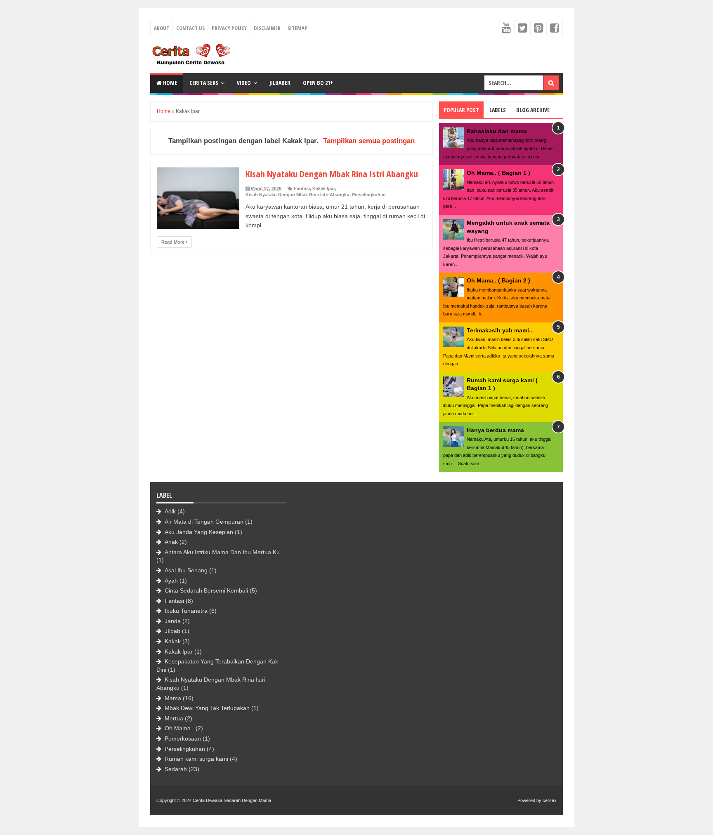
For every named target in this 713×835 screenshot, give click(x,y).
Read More (173, 242)
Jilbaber (279, 83)
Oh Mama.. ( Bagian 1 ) (498, 172)
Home (169, 83)
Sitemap (297, 28)
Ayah (171, 580)
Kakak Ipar (323, 188)
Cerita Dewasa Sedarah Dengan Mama (232, 800)
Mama (173, 698)
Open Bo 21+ (318, 83)
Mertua (174, 718)
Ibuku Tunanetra (186, 610)
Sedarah (176, 769)
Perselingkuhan (369, 194)
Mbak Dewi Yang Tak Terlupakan (207, 708)
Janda (173, 621)
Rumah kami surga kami (196, 758)
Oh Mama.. (179, 728)
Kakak (173, 641)
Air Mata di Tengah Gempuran (204, 521)
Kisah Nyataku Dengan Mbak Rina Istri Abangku (332, 173)
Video (244, 83)
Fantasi (302, 188)
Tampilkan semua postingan (369, 141)
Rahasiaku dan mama (497, 131)
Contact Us (190, 28)
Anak (171, 542)
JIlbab (172, 631)
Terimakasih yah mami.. (499, 330)
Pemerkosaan (183, 738)
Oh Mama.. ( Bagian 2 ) (498, 280)
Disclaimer (267, 28)
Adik (170, 511)
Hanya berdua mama (495, 430)
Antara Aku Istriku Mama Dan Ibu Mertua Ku (222, 552)
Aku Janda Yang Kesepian (199, 532)
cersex (550, 800)
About (161, 28)
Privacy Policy (229, 28)
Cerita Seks (203, 83)
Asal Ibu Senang (186, 570)
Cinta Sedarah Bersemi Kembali (206, 590)
